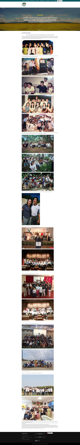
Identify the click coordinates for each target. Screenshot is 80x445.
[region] (40, 19)
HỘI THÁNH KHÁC (48, 0)
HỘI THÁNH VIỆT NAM (42, 0)
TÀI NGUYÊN (37, 0)
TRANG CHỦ (23, 0)
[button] (1, 19)
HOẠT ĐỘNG (27, 0)
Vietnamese (60, 0)
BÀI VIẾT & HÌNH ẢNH (32, 0)
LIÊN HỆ (52, 0)
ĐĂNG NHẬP (55, 0)
